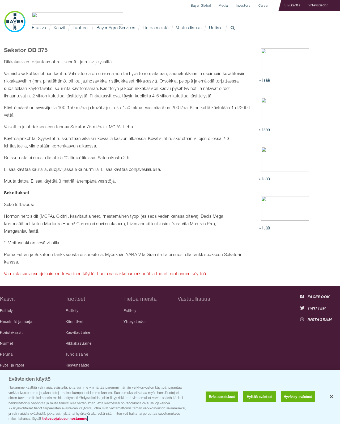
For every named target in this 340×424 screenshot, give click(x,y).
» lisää (264, 80)
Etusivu (39, 27)
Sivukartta (292, 5)
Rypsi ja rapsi (12, 365)
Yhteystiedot (318, 5)
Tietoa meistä (156, 27)
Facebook (319, 296)
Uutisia (216, 27)
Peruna (6, 354)
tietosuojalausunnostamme (64, 418)
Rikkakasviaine (79, 343)
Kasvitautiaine (78, 332)
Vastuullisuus (189, 27)
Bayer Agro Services (115, 27)
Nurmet (6, 343)
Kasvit (59, 27)
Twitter (317, 308)
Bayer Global (201, 5)
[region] (170, 397)
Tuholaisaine (77, 354)
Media (223, 5)
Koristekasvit (11, 332)
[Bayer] (15, 21)
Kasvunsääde (77, 365)
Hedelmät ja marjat (17, 321)
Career (263, 5)
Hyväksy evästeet (298, 397)
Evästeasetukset (222, 397)
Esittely (6, 310)
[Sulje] (331, 397)
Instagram (320, 319)
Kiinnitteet (75, 321)
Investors (243, 5)
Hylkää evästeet (259, 397)
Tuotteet (81, 27)
